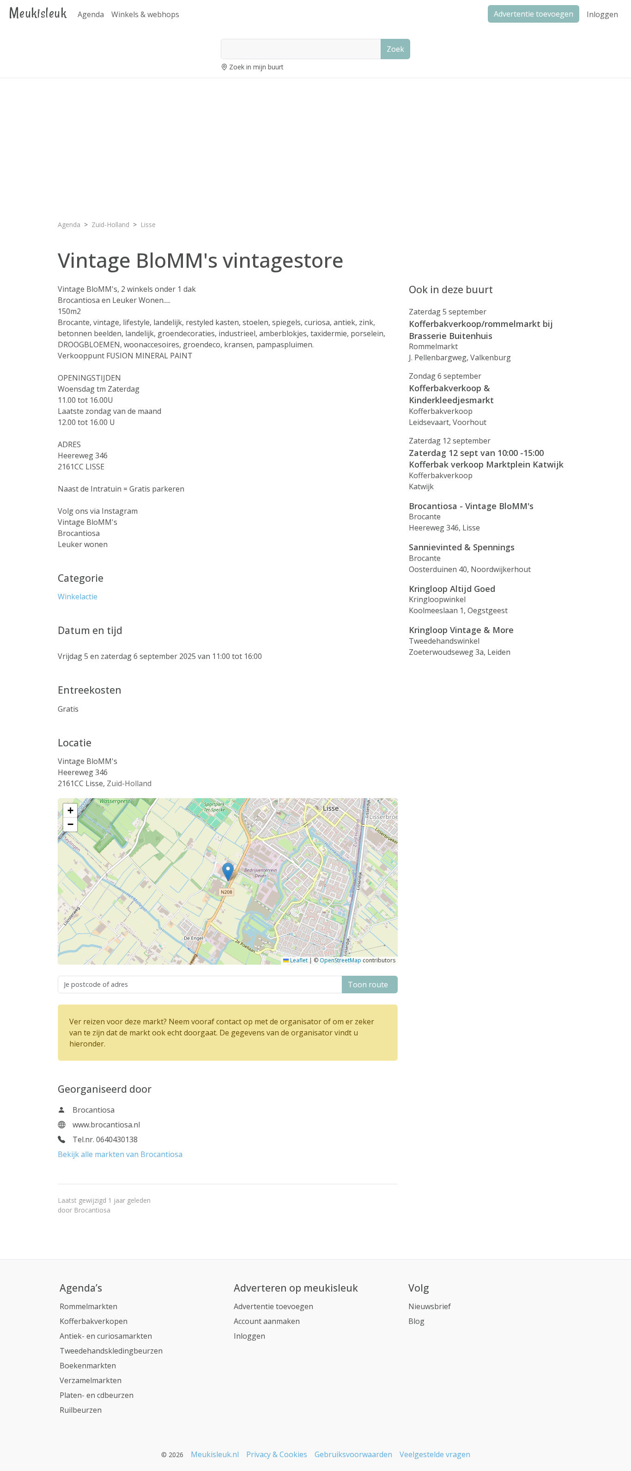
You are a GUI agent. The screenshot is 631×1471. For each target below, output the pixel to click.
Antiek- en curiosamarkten (106, 1336)
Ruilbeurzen (81, 1410)
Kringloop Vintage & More (461, 629)
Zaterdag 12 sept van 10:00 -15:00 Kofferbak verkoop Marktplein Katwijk (486, 458)
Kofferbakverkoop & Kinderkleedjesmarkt (451, 394)
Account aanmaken (267, 1321)
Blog (416, 1321)
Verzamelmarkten (90, 1380)
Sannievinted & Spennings (462, 547)
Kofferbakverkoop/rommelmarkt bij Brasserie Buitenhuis (481, 329)
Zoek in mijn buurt (256, 66)
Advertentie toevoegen (273, 1306)
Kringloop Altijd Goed (452, 588)
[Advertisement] (315, 150)
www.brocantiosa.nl (106, 1125)
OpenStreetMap (340, 960)
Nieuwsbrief (429, 1306)
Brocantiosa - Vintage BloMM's (471, 505)
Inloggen (602, 14)
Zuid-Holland (129, 783)
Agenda (91, 14)
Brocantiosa (92, 1210)
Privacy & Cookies (276, 1454)
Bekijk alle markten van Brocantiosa (120, 1154)
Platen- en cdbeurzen (96, 1395)
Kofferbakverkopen (93, 1321)
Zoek (395, 49)
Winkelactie (77, 596)
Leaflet (298, 960)
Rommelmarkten (88, 1306)
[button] (228, 871)
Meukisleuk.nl (215, 1454)
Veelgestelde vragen (435, 1454)
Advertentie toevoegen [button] (533, 14)
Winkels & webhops (145, 14)
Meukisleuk (38, 13)
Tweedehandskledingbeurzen (111, 1351)
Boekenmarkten (88, 1365)
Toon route (370, 984)
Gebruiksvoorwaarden (353, 1454)
